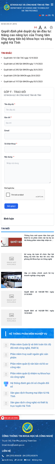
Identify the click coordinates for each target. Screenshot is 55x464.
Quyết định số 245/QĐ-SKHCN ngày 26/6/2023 (23, 70)
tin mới (5, 228)
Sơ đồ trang (8, 460)
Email (6, 131)
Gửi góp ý (11, 206)
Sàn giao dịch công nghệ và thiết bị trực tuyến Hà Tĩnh (29, 404)
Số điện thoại (10, 144)
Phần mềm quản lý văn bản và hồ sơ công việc (29, 365)
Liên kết (19, 460)
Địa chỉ (8, 117)
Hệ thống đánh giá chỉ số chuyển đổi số (29, 385)
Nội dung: (9, 157)
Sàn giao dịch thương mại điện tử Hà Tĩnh (29, 394)
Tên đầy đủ (9, 104)
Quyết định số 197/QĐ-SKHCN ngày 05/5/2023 (23, 81)
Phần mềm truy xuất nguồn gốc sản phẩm (29, 356)
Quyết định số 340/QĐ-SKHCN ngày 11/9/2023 (23, 64)
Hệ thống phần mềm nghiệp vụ (28, 333)
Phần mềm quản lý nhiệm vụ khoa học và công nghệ (30, 375)
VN (42, 15)
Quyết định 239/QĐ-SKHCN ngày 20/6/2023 (22, 76)
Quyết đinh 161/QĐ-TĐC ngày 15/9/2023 (21, 58)
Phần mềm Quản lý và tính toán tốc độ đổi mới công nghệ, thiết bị (30, 346)
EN (49, 15)
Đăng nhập (38, 460)
